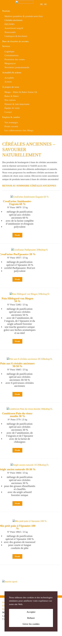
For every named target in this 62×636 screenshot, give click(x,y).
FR (45, 4)
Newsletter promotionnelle (17, 67)
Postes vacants (11, 126)
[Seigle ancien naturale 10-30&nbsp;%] (30, 465)
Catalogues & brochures (16, 36)
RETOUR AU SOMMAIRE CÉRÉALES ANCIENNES (29, 185)
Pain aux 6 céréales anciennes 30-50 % (17, 365)
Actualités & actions (11, 72)
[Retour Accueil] (24, 4)
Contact (8, 112)
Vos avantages (11, 122)
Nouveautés (10, 32)
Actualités (9, 78)
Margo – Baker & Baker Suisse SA (21, 92)
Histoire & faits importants (17, 104)
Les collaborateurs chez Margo (19, 130)
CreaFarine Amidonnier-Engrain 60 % (17, 202)
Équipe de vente (12, 108)
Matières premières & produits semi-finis (24, 16)
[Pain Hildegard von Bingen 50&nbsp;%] (30, 294)
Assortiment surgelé (14, 28)
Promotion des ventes (15, 59)
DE (41, 4)
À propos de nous (10, 87)
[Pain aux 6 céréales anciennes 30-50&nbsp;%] (29, 359)
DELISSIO (9, 24)
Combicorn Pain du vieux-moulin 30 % (17, 415)
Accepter (31, 612)
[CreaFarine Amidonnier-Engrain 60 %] (30, 197)
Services (6, 46)
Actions (8, 81)
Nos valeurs (10, 100)
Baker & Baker (12, 96)
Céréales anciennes (13, 20)
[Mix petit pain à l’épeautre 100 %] (29, 521)
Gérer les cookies (31, 624)
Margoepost (10, 63)
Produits (6, 11)
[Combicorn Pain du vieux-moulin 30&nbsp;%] (29, 409)
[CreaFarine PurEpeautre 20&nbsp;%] (29, 250)
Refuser (31, 618)
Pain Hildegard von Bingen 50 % (17, 300)
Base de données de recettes (15, 41)
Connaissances (11, 55)
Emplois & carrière (11, 117)
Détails (17, 235)
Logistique (9, 51)
